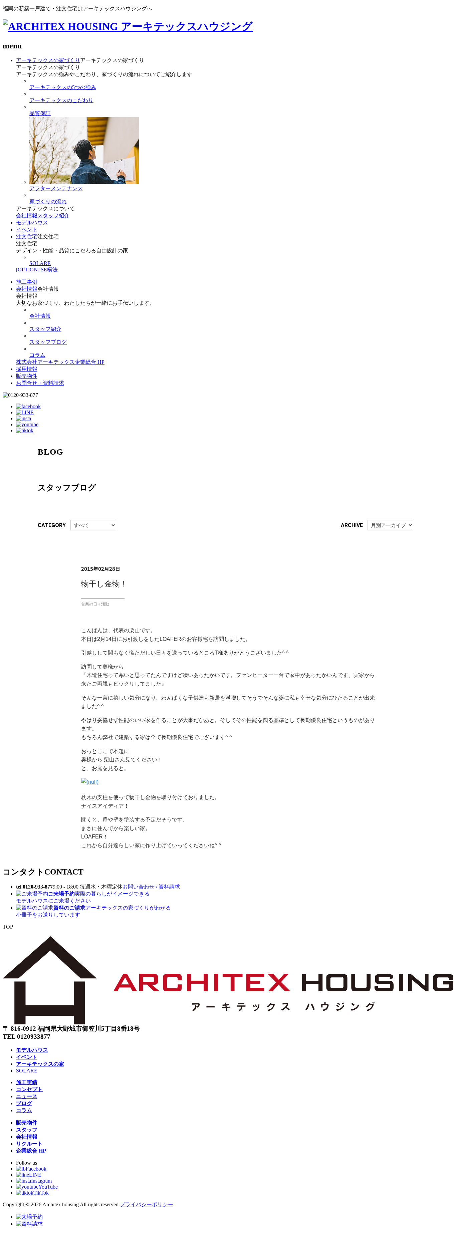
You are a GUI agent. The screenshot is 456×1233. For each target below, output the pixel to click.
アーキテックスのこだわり (61, 100)
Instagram (41, 1181)
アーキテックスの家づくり (48, 60)
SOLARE (40, 263)
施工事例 (26, 282)
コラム (37, 355)
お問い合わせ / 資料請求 (151, 887)
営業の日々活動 (95, 604)
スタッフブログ (48, 342)
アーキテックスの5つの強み (62, 87)
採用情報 (26, 369)
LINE (35, 1175)
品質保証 (40, 113)
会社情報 (26, 215)
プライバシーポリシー (146, 1204)
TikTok (41, 1193)
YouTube (48, 1187)
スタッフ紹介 (53, 215)
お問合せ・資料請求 (40, 383)
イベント (26, 229)
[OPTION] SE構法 (37, 269)
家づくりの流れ (48, 201)
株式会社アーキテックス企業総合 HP (60, 362)
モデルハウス (32, 222)
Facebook (36, 1169)
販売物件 (26, 376)
